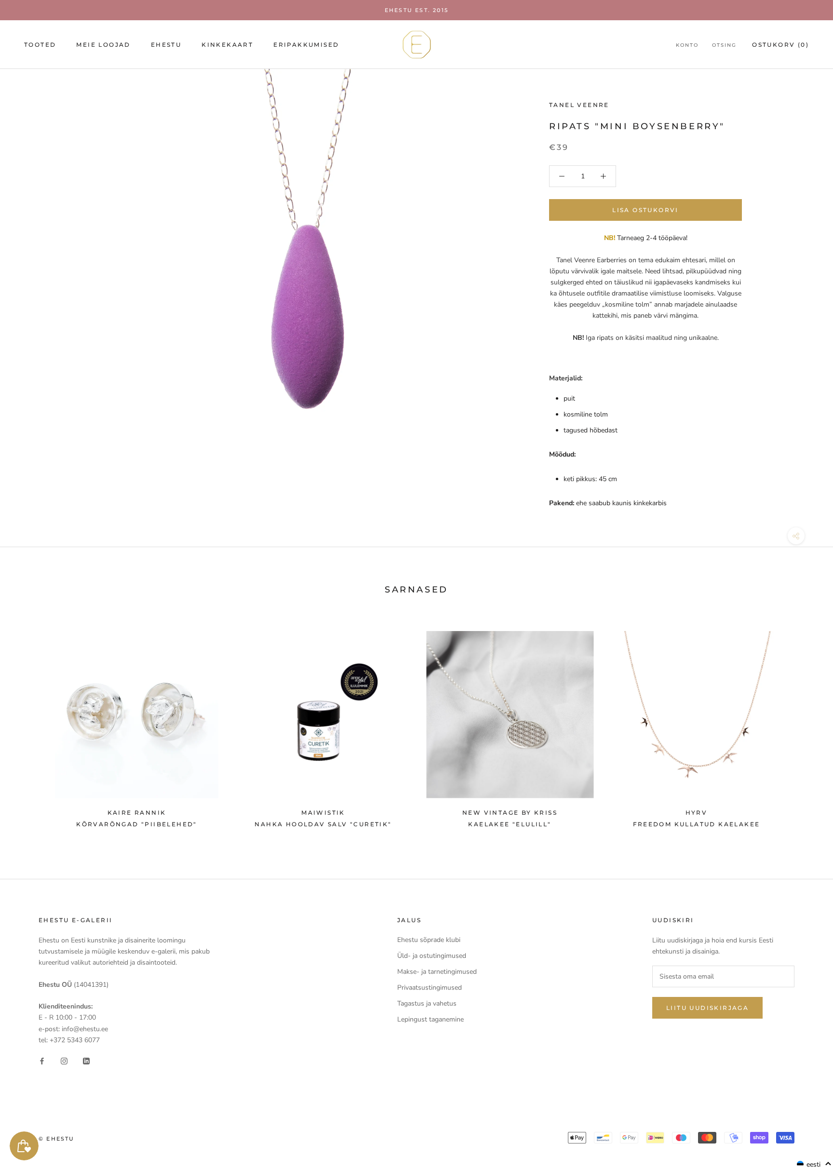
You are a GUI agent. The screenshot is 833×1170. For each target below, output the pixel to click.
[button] (814, 1164)
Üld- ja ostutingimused (431, 955)
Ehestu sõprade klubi (428, 939)
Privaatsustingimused (429, 987)
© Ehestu (57, 1138)
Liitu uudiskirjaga (707, 1007)
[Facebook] (42, 1060)
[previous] (30, 725)
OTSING (724, 45)
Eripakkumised (306, 44)
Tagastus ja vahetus (427, 1003)
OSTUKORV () (780, 44)
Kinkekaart (227, 44)
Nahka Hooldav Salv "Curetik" (323, 824)
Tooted (40, 44)
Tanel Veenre (579, 104)
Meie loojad (103, 44)
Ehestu (166, 44)
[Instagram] (64, 1060)
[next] (803, 725)
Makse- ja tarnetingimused (437, 971)
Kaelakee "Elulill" (509, 824)
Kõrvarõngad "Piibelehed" (136, 824)
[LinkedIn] (86, 1060)
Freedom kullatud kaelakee (696, 824)
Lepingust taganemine (430, 1019)
